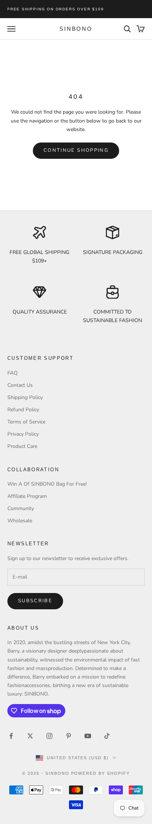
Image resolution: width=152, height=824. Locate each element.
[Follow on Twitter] (30, 736)
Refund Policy (23, 409)
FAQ (12, 372)
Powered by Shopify (100, 773)
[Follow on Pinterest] (68, 736)
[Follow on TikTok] (107, 736)
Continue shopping (76, 150)
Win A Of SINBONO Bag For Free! (47, 484)
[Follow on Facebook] (11, 736)
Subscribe (35, 600)
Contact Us (20, 385)
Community (20, 508)
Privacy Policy (23, 434)
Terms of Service (26, 421)
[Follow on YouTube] (87, 736)
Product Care (22, 446)
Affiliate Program (27, 496)
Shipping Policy (25, 397)
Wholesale (19, 520)
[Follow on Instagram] (49, 736)
